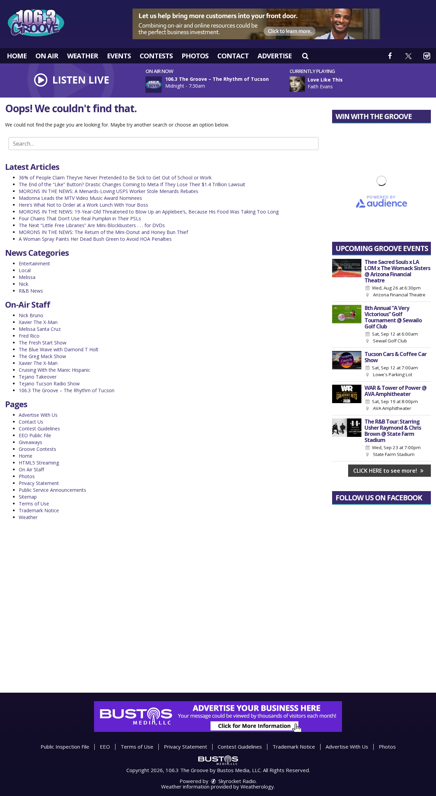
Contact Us (31, 421)
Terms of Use (34, 503)
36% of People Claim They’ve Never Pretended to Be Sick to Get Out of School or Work (115, 177)
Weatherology (257, 786)
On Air (46, 55)
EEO (105, 746)
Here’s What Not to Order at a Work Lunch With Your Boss (83, 205)
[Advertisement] (256, 24)
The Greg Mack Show (42, 356)
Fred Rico (29, 336)
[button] (305, 55)
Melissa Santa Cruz (40, 329)
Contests (156, 55)
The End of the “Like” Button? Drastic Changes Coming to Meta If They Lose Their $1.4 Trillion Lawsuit (132, 184)
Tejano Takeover (38, 376)
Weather (82, 55)
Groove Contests (37, 449)
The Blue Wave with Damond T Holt (58, 349)
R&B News (31, 291)
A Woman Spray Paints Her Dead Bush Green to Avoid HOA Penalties (95, 239)
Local (25, 270)
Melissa (27, 277)
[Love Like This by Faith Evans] (297, 84)
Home (17, 55)
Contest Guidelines (39, 428)
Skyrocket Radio (236, 781)
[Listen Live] (362, 84)
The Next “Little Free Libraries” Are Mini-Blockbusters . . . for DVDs (92, 225)
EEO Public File (35, 435)
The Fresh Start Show (42, 342)
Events (119, 55)
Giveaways (30, 442)
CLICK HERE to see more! (385, 470)
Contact (233, 55)
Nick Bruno (31, 315)
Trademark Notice (39, 510)
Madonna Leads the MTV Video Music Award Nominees (80, 198)
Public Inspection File (65, 746)
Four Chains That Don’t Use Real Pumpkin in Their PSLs (80, 218)
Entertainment (34, 263)
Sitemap (28, 496)
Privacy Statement (39, 483)
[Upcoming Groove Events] (346, 278)
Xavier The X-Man (38, 322)
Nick (23, 284)
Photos (195, 55)
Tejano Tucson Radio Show (49, 383)
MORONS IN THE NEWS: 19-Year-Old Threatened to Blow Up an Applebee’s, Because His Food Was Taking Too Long (149, 211)
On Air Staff (31, 469)
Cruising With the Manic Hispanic (54, 370)
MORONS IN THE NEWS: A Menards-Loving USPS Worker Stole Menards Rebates (108, 191)
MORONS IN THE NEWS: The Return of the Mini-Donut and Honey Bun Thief (103, 232)
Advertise (275, 55)
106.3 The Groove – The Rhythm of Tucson (66, 390)
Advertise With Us (38, 415)
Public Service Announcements (52, 490)
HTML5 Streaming (39, 462)
